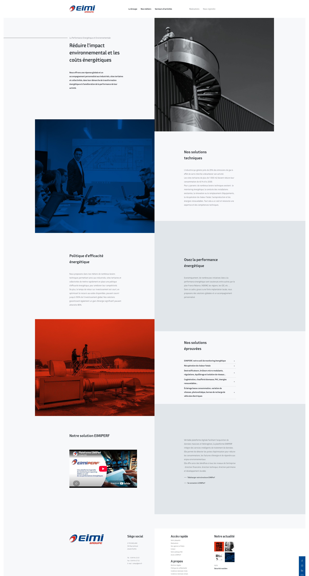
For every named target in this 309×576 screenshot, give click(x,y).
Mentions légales (176, 565)
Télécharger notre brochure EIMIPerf (201, 477)
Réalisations (194, 9)
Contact (173, 549)
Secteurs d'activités (163, 9)
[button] (210, 361)
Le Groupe (132, 9)
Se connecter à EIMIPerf (196, 483)
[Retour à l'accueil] (86, 539)
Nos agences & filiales (177, 546)
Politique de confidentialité (179, 568)
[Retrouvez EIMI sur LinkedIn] (302, 570)
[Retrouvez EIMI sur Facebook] (302, 560)
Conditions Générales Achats (179, 574)
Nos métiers (146, 9)
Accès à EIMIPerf (176, 555)
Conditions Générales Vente (179, 571)
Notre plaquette (175, 540)
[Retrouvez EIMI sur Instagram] (302, 565)
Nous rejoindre (209, 9)
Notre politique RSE (177, 552)
